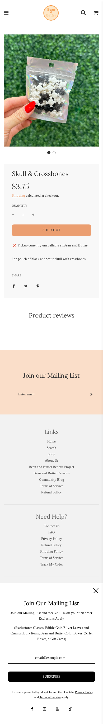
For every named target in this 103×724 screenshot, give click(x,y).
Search (51, 448)
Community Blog (51, 480)
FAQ (51, 532)
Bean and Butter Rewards (52, 473)
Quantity (19, 205)
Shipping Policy (51, 551)
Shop (51, 454)
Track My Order (51, 564)
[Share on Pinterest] (38, 286)
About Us (51, 460)
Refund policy (51, 492)
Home (51, 441)
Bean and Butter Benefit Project (51, 467)
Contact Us (51, 526)
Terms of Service (51, 486)
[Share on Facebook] (13, 286)
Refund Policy (51, 545)
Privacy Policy (51, 539)
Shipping (18, 195)
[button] (48, 152)
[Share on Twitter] (25, 286)
